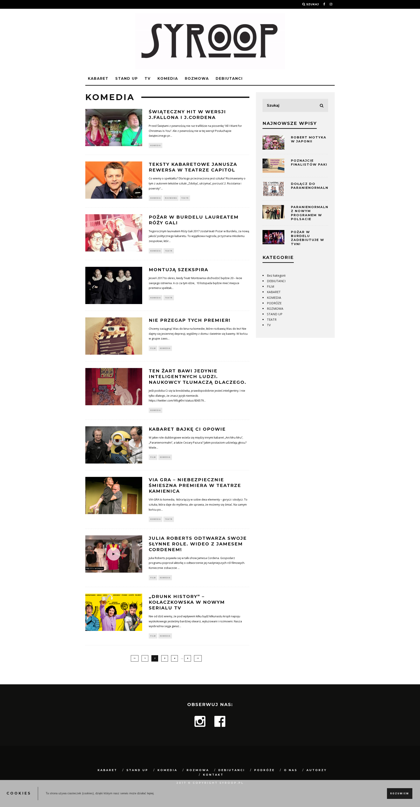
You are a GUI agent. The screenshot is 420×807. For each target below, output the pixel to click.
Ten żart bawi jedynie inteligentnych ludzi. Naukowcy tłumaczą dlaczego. (197, 376)
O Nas (290, 770)
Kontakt (213, 774)
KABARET (98, 78)
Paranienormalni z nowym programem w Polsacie (310, 213)
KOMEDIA (168, 78)
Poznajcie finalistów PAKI (309, 162)
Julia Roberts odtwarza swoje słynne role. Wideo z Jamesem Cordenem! (198, 544)
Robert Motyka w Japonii (308, 139)
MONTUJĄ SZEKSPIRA (178, 269)
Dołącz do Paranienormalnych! (314, 186)
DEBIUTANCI (229, 78)
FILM (153, 348)
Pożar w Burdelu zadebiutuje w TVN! (307, 238)
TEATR (185, 198)
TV (148, 78)
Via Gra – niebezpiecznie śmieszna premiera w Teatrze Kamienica (195, 485)
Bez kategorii (276, 275)
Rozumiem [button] (399, 793)
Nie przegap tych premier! (190, 320)
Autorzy (316, 770)
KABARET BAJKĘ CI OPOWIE (187, 429)
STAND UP (126, 78)
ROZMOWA (197, 78)
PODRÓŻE (274, 303)
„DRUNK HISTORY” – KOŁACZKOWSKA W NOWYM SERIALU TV (187, 602)
